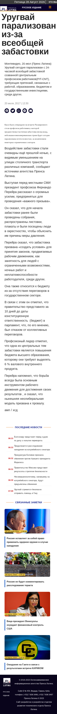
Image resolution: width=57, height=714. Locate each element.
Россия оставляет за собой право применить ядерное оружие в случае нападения (27, 542)
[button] (7, 110)
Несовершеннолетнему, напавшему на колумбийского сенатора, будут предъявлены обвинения (32, 480)
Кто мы (53, 2)
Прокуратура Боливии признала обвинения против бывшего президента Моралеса (32, 458)
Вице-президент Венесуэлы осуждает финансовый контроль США (25, 625)
